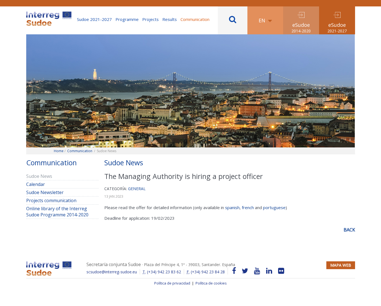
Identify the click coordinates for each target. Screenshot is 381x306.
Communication (194, 19)
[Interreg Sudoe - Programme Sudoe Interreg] (48, 13)
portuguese (274, 207)
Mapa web (340, 265)
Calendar (35, 184)
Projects (150, 19)
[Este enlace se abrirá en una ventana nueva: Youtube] (257, 270)
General (137, 188)
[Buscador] (232, 20)
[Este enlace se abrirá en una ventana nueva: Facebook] (234, 270)
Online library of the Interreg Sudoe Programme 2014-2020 (57, 211)
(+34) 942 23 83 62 (162, 271)
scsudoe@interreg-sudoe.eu (111, 271)
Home (59, 151)
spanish (232, 207)
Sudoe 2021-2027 (94, 19)
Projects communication (51, 200)
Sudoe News (39, 176)
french (248, 207)
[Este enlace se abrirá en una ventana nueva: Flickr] (281, 270)
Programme (127, 19)
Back (349, 230)
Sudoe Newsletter (45, 192)
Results (169, 19)
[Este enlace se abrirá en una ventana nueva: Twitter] (245, 270)
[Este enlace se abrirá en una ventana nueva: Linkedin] (269, 270)
